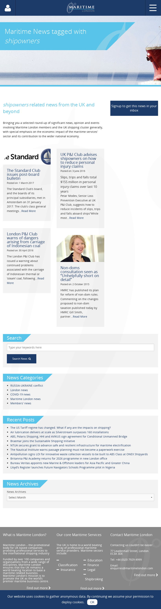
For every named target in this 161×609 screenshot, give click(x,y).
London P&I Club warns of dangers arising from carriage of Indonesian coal (26, 239)
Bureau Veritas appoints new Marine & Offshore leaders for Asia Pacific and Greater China (70, 463)
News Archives (16, 492)
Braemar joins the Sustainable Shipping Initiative (42, 441)
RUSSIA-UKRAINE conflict (26, 385)
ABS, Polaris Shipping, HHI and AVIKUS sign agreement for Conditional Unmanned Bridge (68, 436)
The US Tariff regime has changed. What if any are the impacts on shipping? (60, 427)
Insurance (67, 570)
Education (94, 560)
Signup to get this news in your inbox (134, 108)
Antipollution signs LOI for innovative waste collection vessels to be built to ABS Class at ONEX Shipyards (79, 454)
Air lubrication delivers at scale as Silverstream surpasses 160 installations (59, 432)
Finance (92, 565)
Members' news (20, 403)
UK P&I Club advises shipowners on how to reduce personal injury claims (78, 160)
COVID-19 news (20, 394)
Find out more (37, 588)
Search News (20, 358)
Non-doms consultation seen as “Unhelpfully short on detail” (79, 273)
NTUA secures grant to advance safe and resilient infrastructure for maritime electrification (70, 445)
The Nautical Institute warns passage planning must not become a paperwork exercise (67, 449)
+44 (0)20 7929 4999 (129, 559)
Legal (90, 570)
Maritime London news (25, 399)
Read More (28, 211)
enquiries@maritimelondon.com (131, 568)
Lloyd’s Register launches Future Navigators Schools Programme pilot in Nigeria (62, 467)
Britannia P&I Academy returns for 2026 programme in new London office (58, 458)
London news (19, 390)
